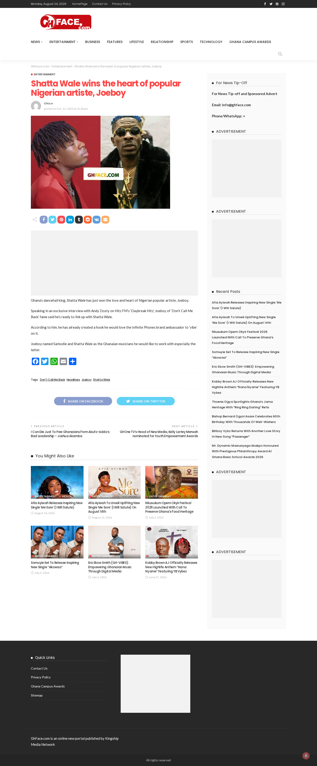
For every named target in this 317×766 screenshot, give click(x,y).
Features (115, 42)
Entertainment (62, 42)
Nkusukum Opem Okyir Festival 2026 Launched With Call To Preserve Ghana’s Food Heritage (169, 507)
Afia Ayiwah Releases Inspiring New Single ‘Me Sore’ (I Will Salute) (57, 505)
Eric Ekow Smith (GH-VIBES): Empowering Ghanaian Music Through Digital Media (110, 567)
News (35, 42)
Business (92, 42)
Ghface (48, 103)
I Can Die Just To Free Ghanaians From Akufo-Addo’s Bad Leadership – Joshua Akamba (70, 434)
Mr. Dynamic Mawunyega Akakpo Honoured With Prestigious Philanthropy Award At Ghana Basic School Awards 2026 (245, 451)
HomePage (79, 4)
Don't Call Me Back (52, 380)
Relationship (162, 42)
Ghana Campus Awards (250, 42)
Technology (211, 42)
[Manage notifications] (306, 755)
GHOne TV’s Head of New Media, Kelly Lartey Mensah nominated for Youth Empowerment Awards (159, 434)
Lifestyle (136, 42)
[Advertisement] (114, 263)
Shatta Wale (101, 380)
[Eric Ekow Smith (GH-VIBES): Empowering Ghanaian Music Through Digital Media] (114, 542)
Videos (67, 496)
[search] (280, 54)
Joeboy (87, 380)
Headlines (73, 380)
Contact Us (99, 4)
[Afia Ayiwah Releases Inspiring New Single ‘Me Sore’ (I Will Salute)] (57, 482)
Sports (186, 42)
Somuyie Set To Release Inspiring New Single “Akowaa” (55, 565)
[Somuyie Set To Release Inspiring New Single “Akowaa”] (57, 542)
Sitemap (37, 695)
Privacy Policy (121, 4)
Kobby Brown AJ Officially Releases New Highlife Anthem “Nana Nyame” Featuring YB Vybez (171, 567)
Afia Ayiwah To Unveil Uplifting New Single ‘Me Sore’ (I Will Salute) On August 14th (114, 507)
